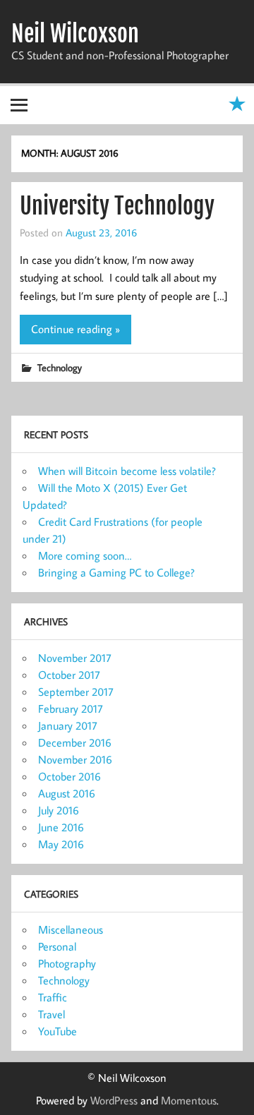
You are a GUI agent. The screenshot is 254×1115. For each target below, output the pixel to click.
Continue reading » (75, 329)
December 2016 (74, 742)
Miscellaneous (70, 929)
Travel (51, 1014)
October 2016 (69, 776)
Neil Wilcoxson (75, 34)
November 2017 (74, 658)
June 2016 (61, 827)
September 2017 (76, 692)
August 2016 (66, 793)
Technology (59, 367)
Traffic (52, 997)
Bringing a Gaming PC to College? (116, 572)
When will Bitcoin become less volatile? (127, 471)
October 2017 (69, 675)
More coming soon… (84, 555)
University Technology (117, 206)
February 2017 (70, 708)
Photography (67, 963)
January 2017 (67, 725)
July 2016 (58, 810)
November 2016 (75, 759)
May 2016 (61, 844)
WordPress (114, 1100)
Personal (57, 946)
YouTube (57, 1031)
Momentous (189, 1100)
